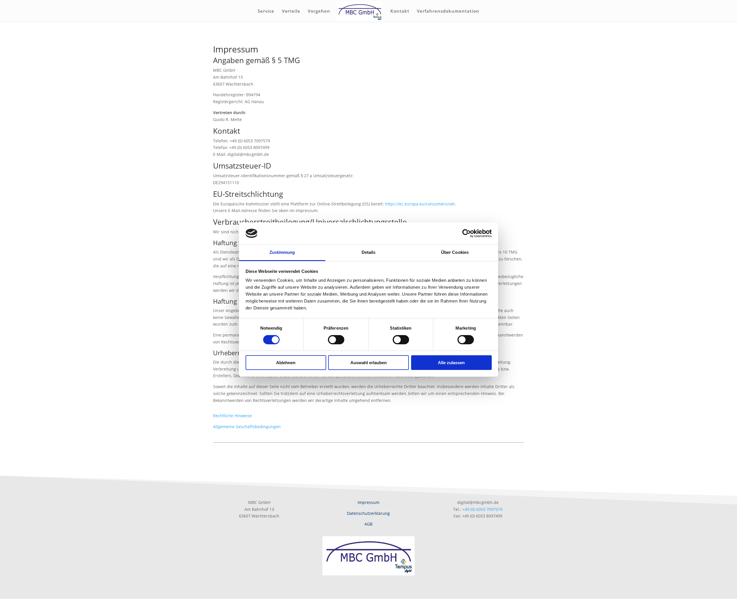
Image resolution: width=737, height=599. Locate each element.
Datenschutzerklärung (368, 513)
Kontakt (399, 11)
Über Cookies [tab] (455, 252)
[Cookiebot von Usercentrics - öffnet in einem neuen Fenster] (466, 233)
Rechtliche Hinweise (232, 415)
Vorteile (291, 11)
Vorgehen (319, 11)
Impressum (368, 502)
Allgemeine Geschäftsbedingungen (247, 426)
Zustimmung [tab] (282, 252)
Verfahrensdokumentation (448, 11)
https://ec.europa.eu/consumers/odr (420, 204)
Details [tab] (369, 252)
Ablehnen (285, 362)
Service (266, 11)
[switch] (336, 339)
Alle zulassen (451, 362)
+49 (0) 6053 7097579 (482, 509)
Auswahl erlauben (368, 362)
